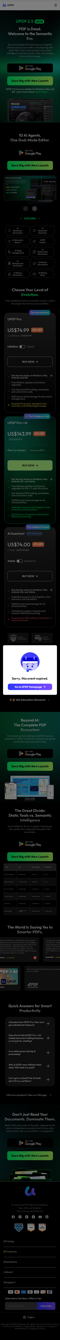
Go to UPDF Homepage (28, 686)
